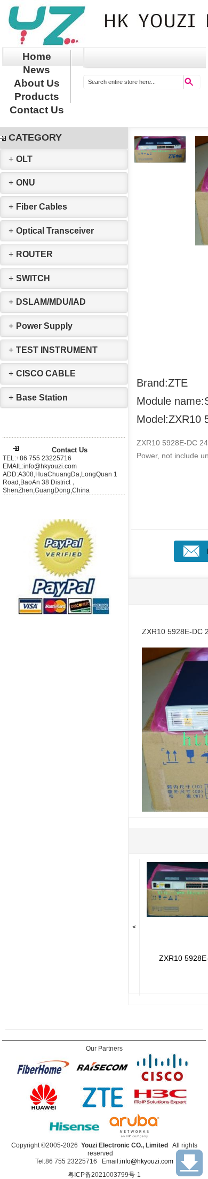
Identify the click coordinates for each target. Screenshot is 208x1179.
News (36, 69)
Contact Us (37, 109)
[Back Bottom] (189, 1163)
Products (36, 96)
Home (36, 56)
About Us (37, 83)
